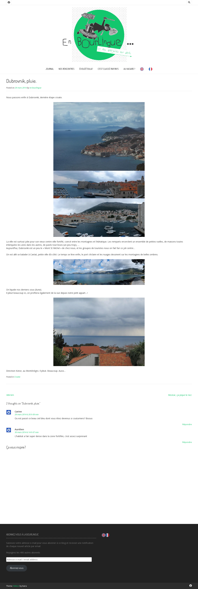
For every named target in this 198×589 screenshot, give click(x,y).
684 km (10, 394)
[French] (150, 69)
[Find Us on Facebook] (8, 2)
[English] (142, 69)
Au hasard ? (129, 69)
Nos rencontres (66, 69)
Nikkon (16, 586)
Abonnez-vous (16, 567)
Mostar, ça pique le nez (180, 394)
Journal (50, 69)
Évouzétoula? (86, 69)
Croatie (17, 377)
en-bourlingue (35, 87)
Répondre (187, 424)
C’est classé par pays (108, 69)
